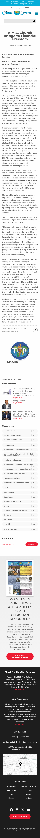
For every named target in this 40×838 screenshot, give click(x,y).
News (20, 506)
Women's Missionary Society (19, 483)
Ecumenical (19, 492)
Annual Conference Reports (19, 510)
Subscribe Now (20, 817)
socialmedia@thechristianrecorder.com (20, 742)
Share (35, 330)
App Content (19, 431)
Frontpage (20, 497)
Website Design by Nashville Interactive (20, 830)
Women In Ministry (19, 478)
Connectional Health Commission (19, 465)
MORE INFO (20, 724)
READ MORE (20, 690)
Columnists (20, 445)
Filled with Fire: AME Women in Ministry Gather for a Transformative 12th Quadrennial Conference (25, 392)
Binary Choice (19, 401)
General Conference (19, 440)
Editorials (19, 515)
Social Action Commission (19, 474)
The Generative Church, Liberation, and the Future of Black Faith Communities (25, 414)
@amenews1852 (9, 544)
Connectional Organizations (19, 450)
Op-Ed (19, 524)
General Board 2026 (19, 502)
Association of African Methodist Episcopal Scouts (19, 455)
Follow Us (31, 544)
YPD (19, 487)
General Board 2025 (19, 435)
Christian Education (18, 460)
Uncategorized (19, 529)
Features (19, 519)
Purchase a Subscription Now (20, 656)
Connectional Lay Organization (19, 469)
